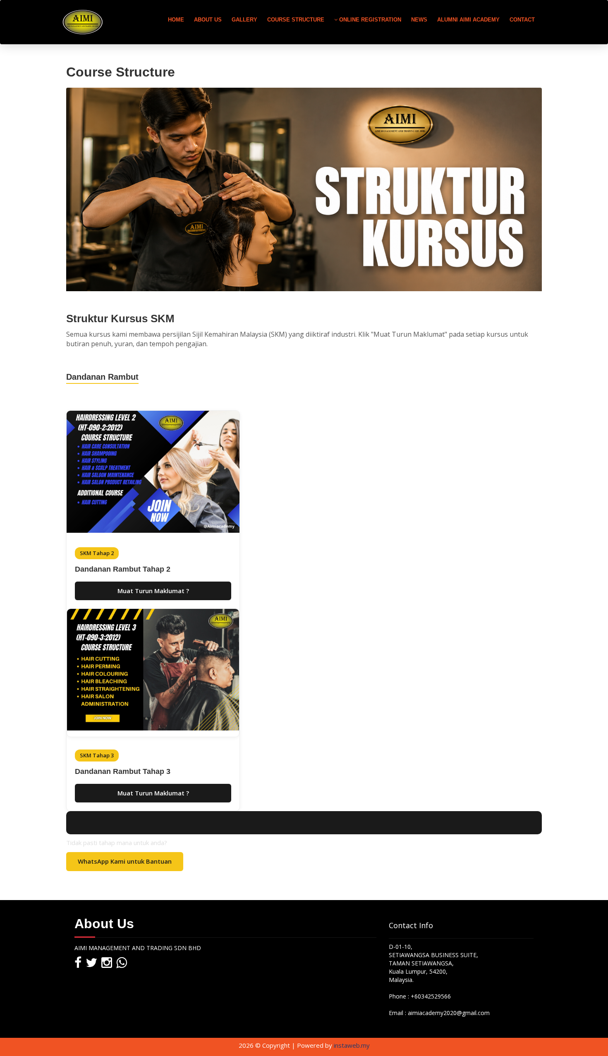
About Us (208, 20)
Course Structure (295, 20)
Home (176, 20)
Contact (522, 20)
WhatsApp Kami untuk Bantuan (125, 861)
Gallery (244, 20)
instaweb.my (352, 1045)
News (419, 20)
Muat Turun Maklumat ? (153, 591)
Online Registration (369, 20)
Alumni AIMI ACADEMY (468, 20)
